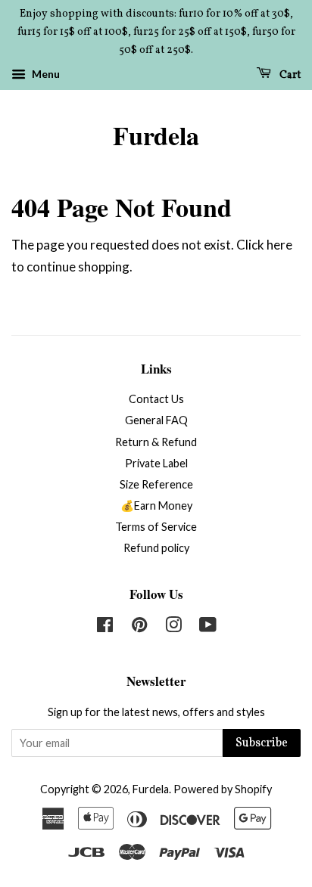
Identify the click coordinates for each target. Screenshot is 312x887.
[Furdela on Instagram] (173, 627)
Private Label (156, 463)
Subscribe (262, 743)
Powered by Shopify (222, 789)
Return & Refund (156, 442)
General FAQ (156, 420)
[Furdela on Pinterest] (139, 627)
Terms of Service (156, 526)
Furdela (156, 135)
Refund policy (156, 547)
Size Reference (156, 484)
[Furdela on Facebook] (105, 627)
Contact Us (156, 398)
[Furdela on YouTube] (208, 627)
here (279, 245)
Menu (45, 74)
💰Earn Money (156, 505)
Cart (289, 75)
